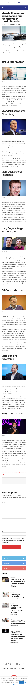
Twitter (6, 558)
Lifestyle (12, 577)
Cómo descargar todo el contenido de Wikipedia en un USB (17, 622)
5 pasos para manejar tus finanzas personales (17, 596)
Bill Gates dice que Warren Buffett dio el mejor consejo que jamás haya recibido (17, 583)
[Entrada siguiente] (20, 481)
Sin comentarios (14, 588)
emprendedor (14, 472)
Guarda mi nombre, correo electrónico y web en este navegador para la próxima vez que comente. (13, 540)
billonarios (10, 472)
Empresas (20, 24)
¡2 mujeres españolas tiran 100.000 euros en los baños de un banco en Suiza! (17, 609)
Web (2, 531)
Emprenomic (14, 2)
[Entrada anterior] (8, 481)
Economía (12, 592)
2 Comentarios (14, 614)
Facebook (6, 563)
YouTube (6, 568)
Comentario (5, 502)
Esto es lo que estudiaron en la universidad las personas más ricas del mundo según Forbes (17, 635)
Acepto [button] (21, 682)
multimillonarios (21, 472)
